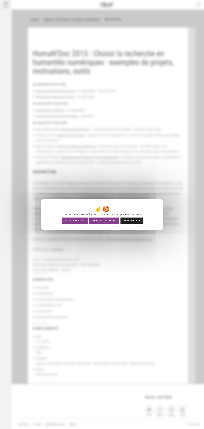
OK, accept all (75, 220)
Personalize (132, 220)
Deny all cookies (104, 220)
